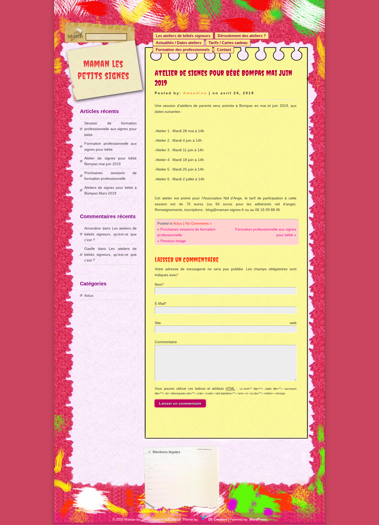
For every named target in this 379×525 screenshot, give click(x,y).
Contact (224, 49)
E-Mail (160, 303)
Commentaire (166, 342)
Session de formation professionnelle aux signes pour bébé (110, 129)
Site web (225, 323)
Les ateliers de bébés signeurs (183, 35)
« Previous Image (171, 241)
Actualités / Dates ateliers (178, 42)
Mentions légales (166, 452)
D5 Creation (217, 519)
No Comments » (198, 223)
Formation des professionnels (183, 49)
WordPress (258, 519)
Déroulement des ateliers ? (242, 35)
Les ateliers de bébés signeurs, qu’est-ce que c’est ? (110, 234)
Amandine (195, 93)
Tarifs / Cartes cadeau (228, 42)
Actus (177, 223)
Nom (158, 284)
